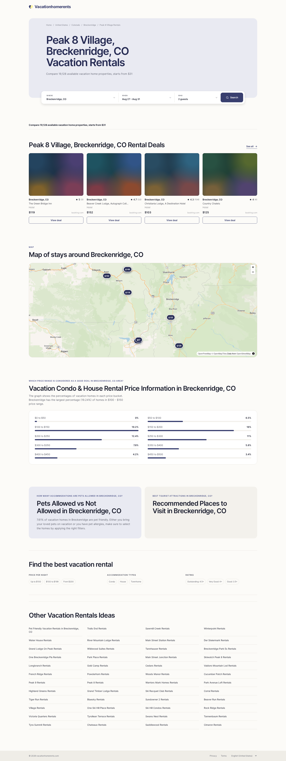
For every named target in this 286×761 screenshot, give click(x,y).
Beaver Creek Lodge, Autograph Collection (110, 203)
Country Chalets (211, 203)
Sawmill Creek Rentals (157, 628)
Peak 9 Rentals (37, 682)
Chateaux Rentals (96, 724)
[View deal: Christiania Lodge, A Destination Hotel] (172, 174)
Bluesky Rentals (96, 699)
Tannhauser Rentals (156, 648)
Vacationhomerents (53, 7)
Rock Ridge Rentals (214, 707)
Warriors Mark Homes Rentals (161, 682)
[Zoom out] (253, 272)
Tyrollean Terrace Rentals (101, 716)
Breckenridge (90, 25)
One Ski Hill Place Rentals (101, 707)
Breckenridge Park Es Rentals (220, 648)
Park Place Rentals (97, 657)
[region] (143, 310)
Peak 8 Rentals (95, 682)
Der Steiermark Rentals (216, 640)
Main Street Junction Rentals (161, 657)
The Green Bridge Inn (40, 203)
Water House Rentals (40, 640)
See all (251, 146)
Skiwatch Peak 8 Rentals (217, 657)
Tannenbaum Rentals (215, 716)
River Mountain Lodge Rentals (103, 640)
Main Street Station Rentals (160, 640)
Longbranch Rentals (40, 665)
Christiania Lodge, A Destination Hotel (165, 203)
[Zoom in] (253, 267)
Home (49, 25)
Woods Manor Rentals (157, 674)
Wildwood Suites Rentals (100, 648)
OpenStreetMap (244, 353)
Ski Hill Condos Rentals (157, 707)
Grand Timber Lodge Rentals (103, 691)
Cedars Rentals (153, 665)
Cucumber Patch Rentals (217, 674)
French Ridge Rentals (40, 674)
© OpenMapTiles (219, 353)
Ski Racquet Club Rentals (159, 691)
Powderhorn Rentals (98, 674)
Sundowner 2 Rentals (157, 699)
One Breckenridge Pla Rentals (45, 657)
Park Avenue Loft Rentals (217, 682)
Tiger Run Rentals (38, 699)
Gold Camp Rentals (97, 665)
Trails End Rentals (97, 628)
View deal (56, 220)
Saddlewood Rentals (156, 724)
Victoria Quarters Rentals (42, 716)
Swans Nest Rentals (156, 716)
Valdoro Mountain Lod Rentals (220, 665)
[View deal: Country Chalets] (230, 174)
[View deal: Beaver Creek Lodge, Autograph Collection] (114, 174)
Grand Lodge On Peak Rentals (45, 648)
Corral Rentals (211, 691)
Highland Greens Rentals (42, 691)
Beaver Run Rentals (214, 699)
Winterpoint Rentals (214, 628)
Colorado (76, 25)
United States (61, 25)
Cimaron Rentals (213, 724)
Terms (224, 756)
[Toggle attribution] (253, 354)
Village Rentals (37, 707)
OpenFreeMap (204, 353)
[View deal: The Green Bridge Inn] (56, 174)
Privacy (213, 756)
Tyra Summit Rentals (40, 724)
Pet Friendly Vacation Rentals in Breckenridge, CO (54, 630)
